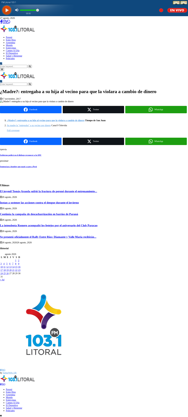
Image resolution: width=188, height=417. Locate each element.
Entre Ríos (11, 40)
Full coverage (13, 130)
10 (1, 267)
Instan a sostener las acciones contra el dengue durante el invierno (39, 202)
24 (1, 273)
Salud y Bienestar (14, 56)
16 (19, 267)
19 (7, 270)
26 (7, 273)
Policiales (10, 58)
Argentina (10, 42)
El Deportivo (12, 53)
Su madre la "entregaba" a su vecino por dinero (29, 125)
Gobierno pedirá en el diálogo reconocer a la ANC (20, 155)
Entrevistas (11, 48)
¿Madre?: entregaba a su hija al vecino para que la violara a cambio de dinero (45, 120)
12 (7, 267)
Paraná (9, 37)
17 (1, 270)
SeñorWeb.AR (10, 373)
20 (10, 270)
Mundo (9, 45)
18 (4, 270)
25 (4, 273)
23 (19, 270)
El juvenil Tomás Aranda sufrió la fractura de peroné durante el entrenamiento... (48, 191)
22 (16, 270)
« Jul (2, 279)
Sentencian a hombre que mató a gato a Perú (18, 166)
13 (10, 267)
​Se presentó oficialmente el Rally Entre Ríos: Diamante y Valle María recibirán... (48, 236)
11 (4, 267)
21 (13, 270)
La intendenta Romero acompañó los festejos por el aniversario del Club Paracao (49, 225)
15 (16, 267)
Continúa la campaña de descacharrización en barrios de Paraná (39, 214)
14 (13, 267)
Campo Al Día (12, 50)
